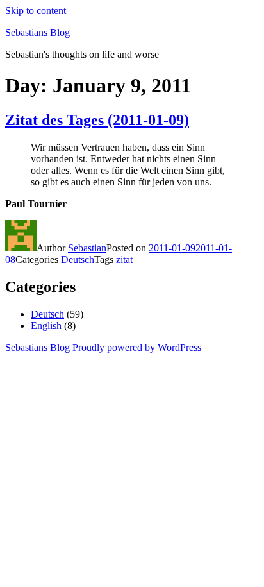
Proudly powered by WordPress (136, 347)
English (46, 325)
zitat (124, 259)
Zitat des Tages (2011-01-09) (97, 120)
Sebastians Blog (37, 32)
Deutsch (77, 259)
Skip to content (35, 10)
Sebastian (87, 247)
